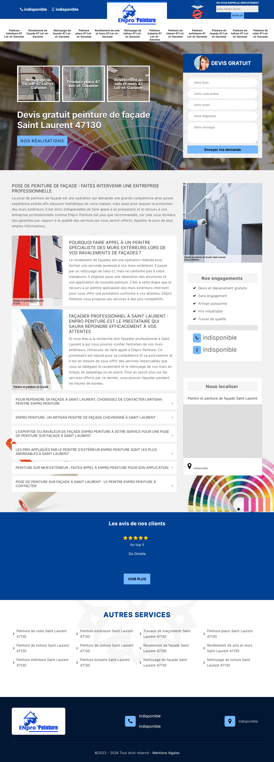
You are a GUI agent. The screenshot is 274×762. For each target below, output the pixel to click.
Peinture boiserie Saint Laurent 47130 (105, 662)
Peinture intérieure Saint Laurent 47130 (42, 662)
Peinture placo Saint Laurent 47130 (230, 634)
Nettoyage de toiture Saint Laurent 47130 (228, 662)
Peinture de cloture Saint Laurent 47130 (106, 648)
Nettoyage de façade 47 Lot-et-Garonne (62, 33)
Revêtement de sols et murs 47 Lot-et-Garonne (107, 33)
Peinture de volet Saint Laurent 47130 (41, 634)
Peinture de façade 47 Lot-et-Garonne (219, 33)
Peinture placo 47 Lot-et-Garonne (84, 33)
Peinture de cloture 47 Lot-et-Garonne (175, 33)
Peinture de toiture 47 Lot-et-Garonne (240, 33)
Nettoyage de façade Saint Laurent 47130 (165, 662)
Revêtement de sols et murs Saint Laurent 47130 (229, 648)
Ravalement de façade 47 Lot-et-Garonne (38, 33)
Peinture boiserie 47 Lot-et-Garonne (155, 35)
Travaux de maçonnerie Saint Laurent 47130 (167, 634)
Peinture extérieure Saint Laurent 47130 (106, 634)
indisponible (35, 9)
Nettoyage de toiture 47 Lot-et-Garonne (133, 33)
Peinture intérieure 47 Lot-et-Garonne (14, 33)
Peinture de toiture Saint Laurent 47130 (42, 648)
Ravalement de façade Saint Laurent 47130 (166, 648)
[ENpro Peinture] (137, 13)
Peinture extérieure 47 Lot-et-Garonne (197, 33)
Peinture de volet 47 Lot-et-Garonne (261, 33)
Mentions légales (166, 753)
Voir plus (137, 579)
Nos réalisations (42, 141)
